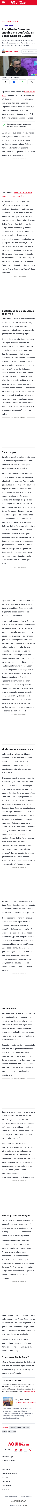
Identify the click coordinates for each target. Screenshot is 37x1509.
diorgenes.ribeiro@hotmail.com (26, 1402)
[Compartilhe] (31, 81)
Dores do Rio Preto (23, 1427)
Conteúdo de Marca (8, 1460)
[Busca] (34, 2)
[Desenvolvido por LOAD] (24, 1505)
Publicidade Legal (7, 1457)
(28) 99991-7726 (29, 1391)
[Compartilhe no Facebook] (14, 81)
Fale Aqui (5, 1477)
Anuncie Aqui (6, 1481)
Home (3, 21)
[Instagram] (25, 1450)
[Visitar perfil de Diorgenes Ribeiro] (8, 1401)
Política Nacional (12, 21)
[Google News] (30, 1449)
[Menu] (4, 2)
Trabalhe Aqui (6, 1485)
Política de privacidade (9, 1473)
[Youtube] (20, 1450)
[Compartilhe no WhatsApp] (23, 81)
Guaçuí (4, 1431)
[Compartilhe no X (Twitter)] (5, 81)
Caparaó (12, 1427)
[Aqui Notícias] (18, 2)
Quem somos (6, 1469)
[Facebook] (15, 1450)
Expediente (5, 1489)
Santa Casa (12, 1431)
